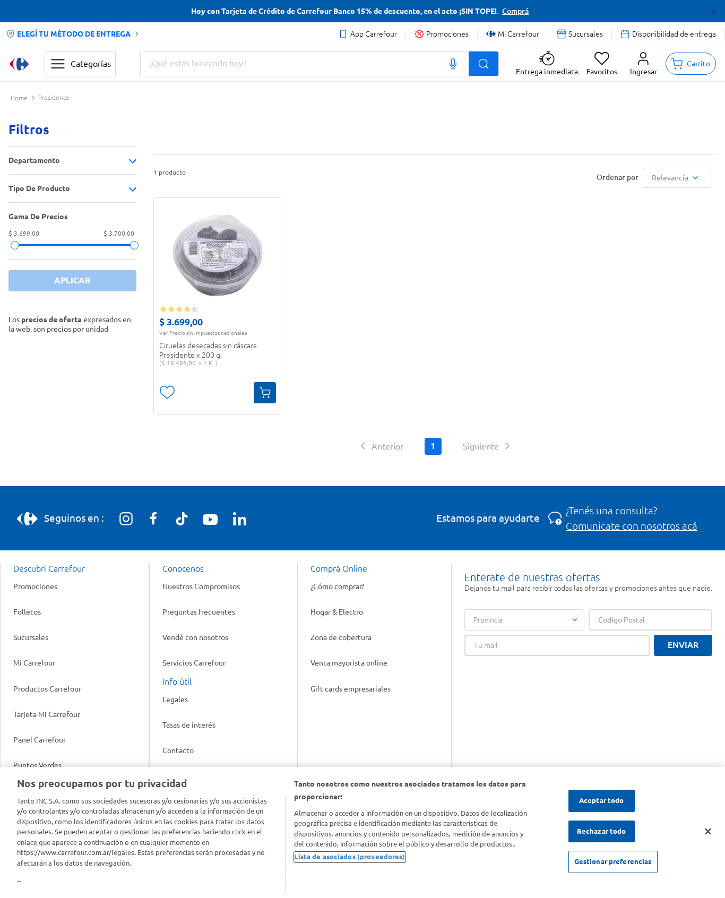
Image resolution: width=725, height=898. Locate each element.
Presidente (54, 97)
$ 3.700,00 (118, 233)
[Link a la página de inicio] (19, 98)
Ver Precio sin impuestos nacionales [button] (203, 333)
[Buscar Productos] (483, 63)
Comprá (515, 11)
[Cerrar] (708, 831)
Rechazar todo (601, 831)
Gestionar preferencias (613, 862)
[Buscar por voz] (453, 63)
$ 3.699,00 (23, 233)
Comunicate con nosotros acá (631, 526)
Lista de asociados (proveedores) (349, 857)
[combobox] (319, 63)
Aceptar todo (601, 801)
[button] (643, 63)
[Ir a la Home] (19, 64)
